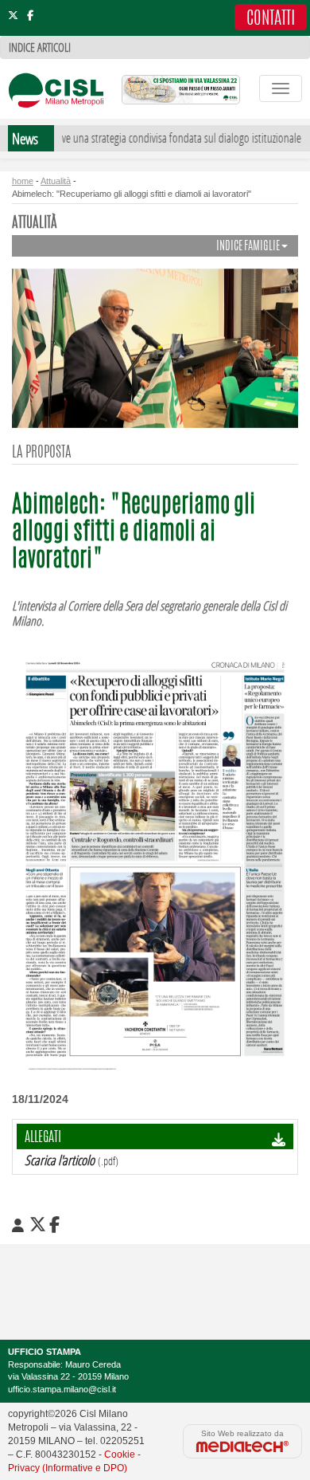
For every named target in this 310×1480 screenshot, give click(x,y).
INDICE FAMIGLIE (248, 247)
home (22, 181)
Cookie (119, 1454)
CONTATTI (270, 19)
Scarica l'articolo (60, 1160)
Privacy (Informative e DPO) (67, 1468)
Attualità (56, 181)
